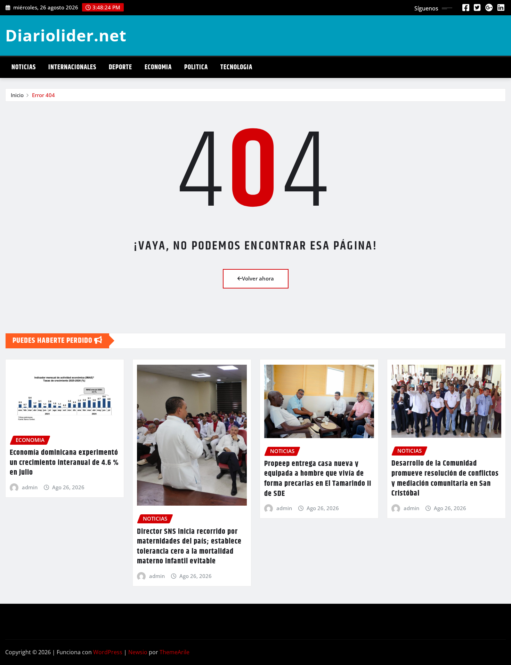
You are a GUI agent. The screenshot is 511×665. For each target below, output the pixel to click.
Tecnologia (236, 67)
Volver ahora (258, 278)
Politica (196, 67)
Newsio (137, 652)
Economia (158, 67)
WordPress (107, 652)
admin (30, 487)
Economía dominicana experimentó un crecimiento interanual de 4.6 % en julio (64, 462)
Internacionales (72, 67)
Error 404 (43, 95)
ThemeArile (174, 652)
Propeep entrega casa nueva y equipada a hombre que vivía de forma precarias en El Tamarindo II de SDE (317, 479)
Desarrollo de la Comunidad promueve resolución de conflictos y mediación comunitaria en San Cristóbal (445, 478)
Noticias (23, 67)
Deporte (120, 67)
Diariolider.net (66, 35)
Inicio (17, 95)
